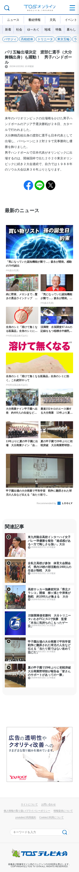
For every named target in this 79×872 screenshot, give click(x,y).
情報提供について (63, 810)
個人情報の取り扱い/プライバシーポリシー (27, 810)
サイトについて (29, 804)
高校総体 (27, 39)
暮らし (71, 29)
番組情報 (34, 20)
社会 (19, 29)
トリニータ (45, 39)
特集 (59, 29)
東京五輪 (63, 39)
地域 (47, 29)
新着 (8, 29)
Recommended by (47, 503)
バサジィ (10, 39)
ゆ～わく (33, 29)
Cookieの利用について (51, 817)
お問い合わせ (48, 804)
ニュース (13, 20)
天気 (53, 20)
